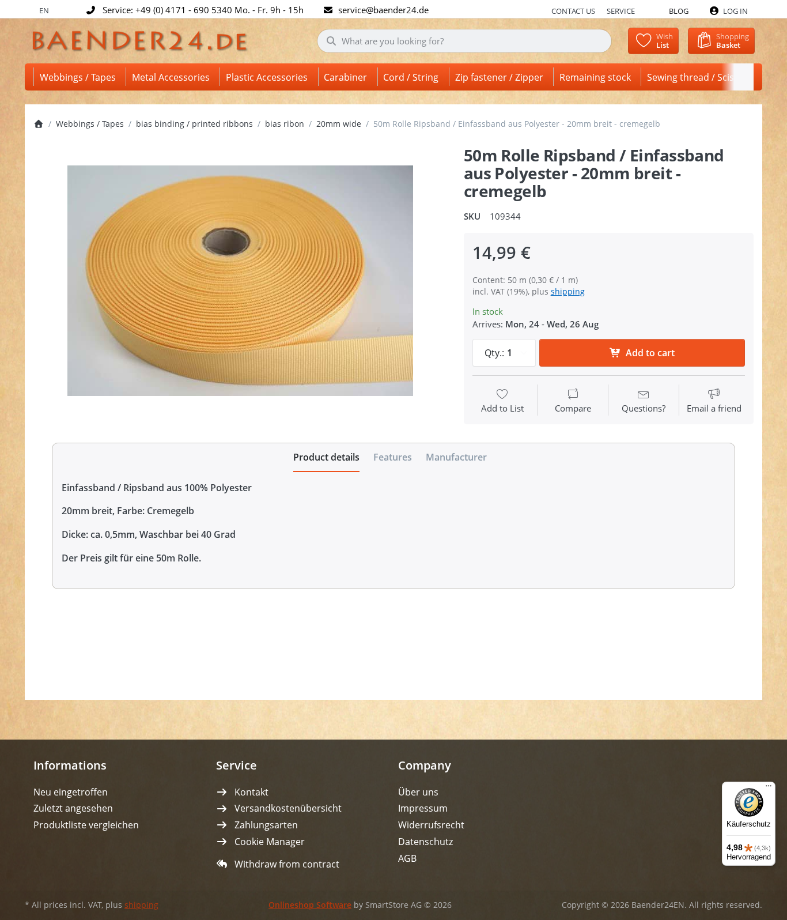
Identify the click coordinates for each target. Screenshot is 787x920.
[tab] (326, 457)
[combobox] (464, 41)
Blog (678, 11)
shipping (568, 291)
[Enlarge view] (240, 280)
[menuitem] (80, 76)
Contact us (573, 11)
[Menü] (768, 788)
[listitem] (240, 280)
